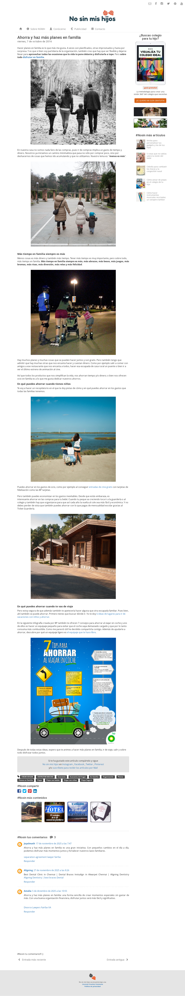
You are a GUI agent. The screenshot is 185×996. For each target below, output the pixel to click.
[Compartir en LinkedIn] (35, 791)
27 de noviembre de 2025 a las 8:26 (51, 870)
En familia (94, 777)
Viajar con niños (70, 780)
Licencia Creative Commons (92, 984)
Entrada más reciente (33, 959)
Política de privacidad (93, 986)
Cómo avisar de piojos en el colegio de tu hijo (157, 182)
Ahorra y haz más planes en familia (49, 37)
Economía (61, 777)
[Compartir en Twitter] (25, 791)
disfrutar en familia (33, 57)
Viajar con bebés (53, 780)
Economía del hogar (77, 777)
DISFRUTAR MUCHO (45, 777)
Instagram (67, 764)
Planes (120, 777)
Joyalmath (29, 843)
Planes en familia (25, 780)
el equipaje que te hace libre (81, 632)
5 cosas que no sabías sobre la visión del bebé (157, 156)
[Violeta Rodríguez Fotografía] (150, 123)
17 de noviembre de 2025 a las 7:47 (54, 843)
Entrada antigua (116, 959)
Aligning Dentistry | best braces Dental (44, 877)
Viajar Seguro (86, 780)
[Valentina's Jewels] (150, 112)
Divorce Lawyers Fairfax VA (37, 907)
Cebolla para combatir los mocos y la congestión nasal (157, 169)
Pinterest (99, 764)
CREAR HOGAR (27, 777)
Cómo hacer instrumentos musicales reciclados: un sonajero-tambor (156, 196)
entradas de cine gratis (100, 486)
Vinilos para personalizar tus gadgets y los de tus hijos (156, 144)
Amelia (27, 890)
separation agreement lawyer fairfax (42, 857)
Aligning (28, 870)
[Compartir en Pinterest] (30, 791)
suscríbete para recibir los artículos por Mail (75, 767)
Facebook (79, 764)
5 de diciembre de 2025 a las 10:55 (49, 890)
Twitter (89, 764)
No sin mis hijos (51, 764)
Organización (108, 777)
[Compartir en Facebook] (20, 791)
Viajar (39, 780)
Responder (29, 861)
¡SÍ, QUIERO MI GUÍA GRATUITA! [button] (150, 100)
